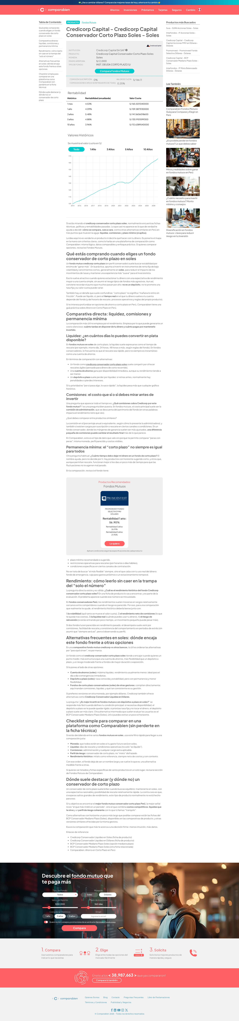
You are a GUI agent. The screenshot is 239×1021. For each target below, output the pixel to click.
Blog (105, 997)
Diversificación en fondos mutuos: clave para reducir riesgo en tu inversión (180, 233)
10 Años (148, 149)
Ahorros (114, 9)
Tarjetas (162, 9)
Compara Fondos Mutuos (114, 71)
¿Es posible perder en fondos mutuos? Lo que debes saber (181, 142)
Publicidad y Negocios (121, 1002)
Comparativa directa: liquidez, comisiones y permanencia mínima (49, 43)
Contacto (116, 997)
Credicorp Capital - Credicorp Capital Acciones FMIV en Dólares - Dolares (182, 43)
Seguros (177, 9)
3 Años (111, 149)
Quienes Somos (92, 997)
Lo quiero (115, 543)
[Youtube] (118, 1010)
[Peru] (199, 7)
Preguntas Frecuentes (134, 997)
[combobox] (60, 895)
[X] (126, 1010)
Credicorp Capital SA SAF (110, 50)
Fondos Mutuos (89, 22)
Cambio (190, 9)
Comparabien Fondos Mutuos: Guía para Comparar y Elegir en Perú (182, 111)
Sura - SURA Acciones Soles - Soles (182, 28)
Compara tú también (107, 980)
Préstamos (147, 9)
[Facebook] (112, 1010)
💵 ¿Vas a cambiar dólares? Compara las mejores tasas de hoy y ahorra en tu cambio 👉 (120, 2)
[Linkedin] (115, 1010)
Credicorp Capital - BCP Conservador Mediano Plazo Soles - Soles (182, 60)
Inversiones (130, 9)
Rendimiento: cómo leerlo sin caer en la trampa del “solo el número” (50, 53)
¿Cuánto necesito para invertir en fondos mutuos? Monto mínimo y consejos (181, 201)
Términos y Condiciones (106, 922)
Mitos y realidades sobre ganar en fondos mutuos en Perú (182, 171)
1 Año (93, 149)
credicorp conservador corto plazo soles (106, 364)
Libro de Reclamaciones (159, 997)
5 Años (129, 149)
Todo (76, 149)
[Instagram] (122, 1010)
